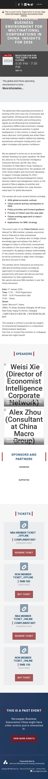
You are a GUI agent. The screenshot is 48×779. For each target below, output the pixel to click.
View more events (24, 738)
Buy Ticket (24, 594)
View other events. (25, 14)
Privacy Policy (40, 769)
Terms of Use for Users (27, 769)
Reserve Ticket (24, 552)
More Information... (13, 88)
